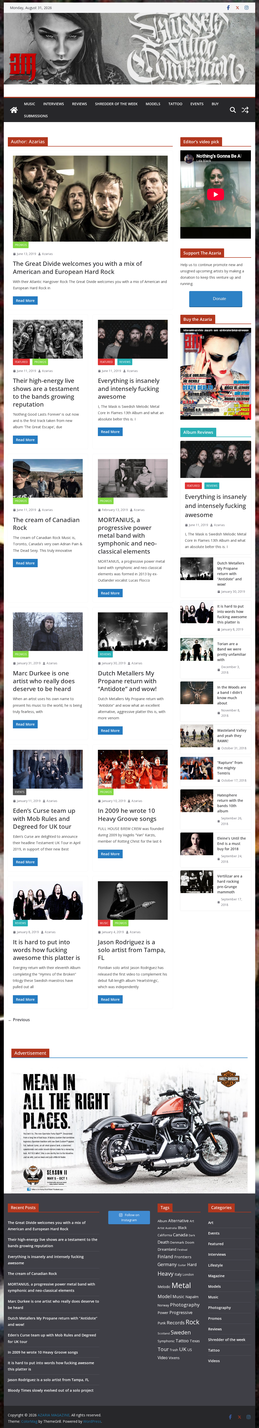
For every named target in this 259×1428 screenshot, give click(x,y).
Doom (189, 1242)
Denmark (177, 1242)
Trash (174, 1350)
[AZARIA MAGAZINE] (129, 16)
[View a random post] (245, 110)
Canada (180, 1235)
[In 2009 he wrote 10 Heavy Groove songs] (133, 769)
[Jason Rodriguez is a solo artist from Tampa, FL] (133, 900)
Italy (178, 1274)
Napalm (192, 1296)
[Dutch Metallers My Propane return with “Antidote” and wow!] (133, 631)
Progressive (180, 1312)
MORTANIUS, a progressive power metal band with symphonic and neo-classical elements (127, 535)
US (189, 1349)
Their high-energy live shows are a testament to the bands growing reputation (46, 392)
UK (182, 1349)
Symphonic (166, 1341)
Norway (163, 1305)
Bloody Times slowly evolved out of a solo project (51, 1390)
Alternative (178, 1220)
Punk (162, 1323)
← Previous (19, 1019)
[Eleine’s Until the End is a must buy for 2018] (196, 850)
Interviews (53, 103)
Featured (21, 362)
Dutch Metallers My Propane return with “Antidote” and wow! (127, 681)
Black (182, 1227)
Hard (192, 1264)
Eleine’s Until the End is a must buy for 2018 (231, 843)
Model (164, 1296)
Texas (195, 1340)
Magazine (216, 1275)
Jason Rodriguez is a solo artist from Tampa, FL (131, 950)
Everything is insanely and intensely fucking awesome (128, 388)
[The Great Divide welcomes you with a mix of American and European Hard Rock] (90, 198)
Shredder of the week (116, 103)
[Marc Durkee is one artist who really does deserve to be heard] (48, 631)
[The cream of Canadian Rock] (48, 478)
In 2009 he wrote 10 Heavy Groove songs (127, 814)
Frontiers (182, 1256)
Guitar (182, 1265)
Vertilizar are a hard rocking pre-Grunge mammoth (229, 884)
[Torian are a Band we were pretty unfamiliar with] (196, 658)
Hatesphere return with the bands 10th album (230, 803)
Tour (163, 1349)
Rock (192, 1322)
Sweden (181, 1332)
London (188, 1274)
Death (163, 1242)
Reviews (79, 103)
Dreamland (167, 1249)
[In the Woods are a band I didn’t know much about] (196, 701)
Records (176, 1322)
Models (153, 103)
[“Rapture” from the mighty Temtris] (196, 771)
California (165, 1235)
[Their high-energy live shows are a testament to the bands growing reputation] (48, 339)
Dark (192, 1235)
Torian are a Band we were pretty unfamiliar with (231, 651)
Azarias (47, 254)
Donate (219, 299)
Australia (171, 1228)
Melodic (164, 1286)
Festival (182, 1249)
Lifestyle (215, 1265)
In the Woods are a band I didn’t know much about (231, 695)
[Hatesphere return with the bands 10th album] (196, 809)
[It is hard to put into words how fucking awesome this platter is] (48, 900)
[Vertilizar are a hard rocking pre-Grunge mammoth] (196, 890)
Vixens (174, 1357)
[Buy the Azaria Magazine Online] (215, 331)
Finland (165, 1256)
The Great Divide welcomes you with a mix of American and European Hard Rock (77, 267)
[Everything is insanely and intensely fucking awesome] (133, 339)
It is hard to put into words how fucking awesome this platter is (46, 950)
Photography (185, 1304)
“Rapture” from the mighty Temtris (230, 768)
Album (162, 1221)
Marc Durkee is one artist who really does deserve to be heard (44, 681)
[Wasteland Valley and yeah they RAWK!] (196, 739)
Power (163, 1312)
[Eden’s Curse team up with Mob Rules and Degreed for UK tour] (48, 769)
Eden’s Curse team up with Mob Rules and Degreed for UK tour (44, 818)
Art (192, 1221)
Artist (161, 1228)
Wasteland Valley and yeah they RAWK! (231, 735)
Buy (215, 103)
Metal (181, 1285)
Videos (214, 1360)
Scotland (164, 1333)
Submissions (36, 115)
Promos (21, 245)
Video (163, 1357)
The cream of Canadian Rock (46, 524)
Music (29, 103)
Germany (167, 1264)
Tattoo (175, 103)
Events (197, 103)
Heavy (166, 1273)
